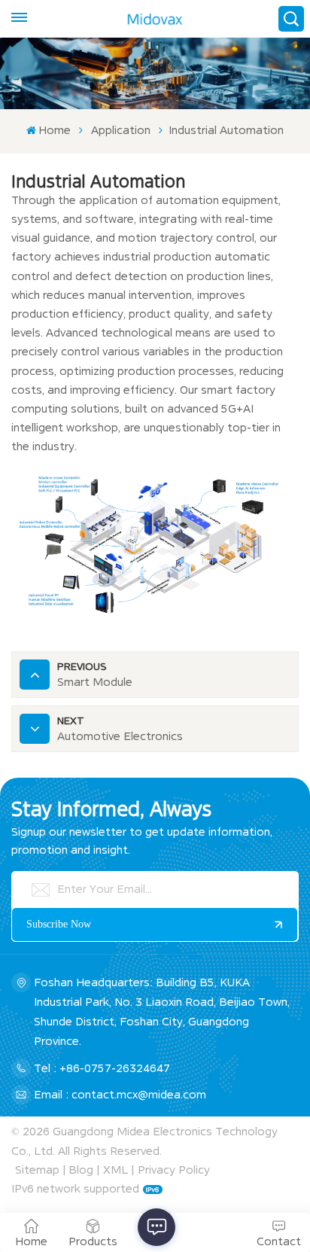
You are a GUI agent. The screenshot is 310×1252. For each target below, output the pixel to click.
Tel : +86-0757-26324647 (102, 1068)
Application (120, 130)
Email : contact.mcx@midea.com (120, 1095)
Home (54, 130)
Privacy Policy (174, 1170)
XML (115, 1170)
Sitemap (37, 1170)
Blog (80, 1170)
